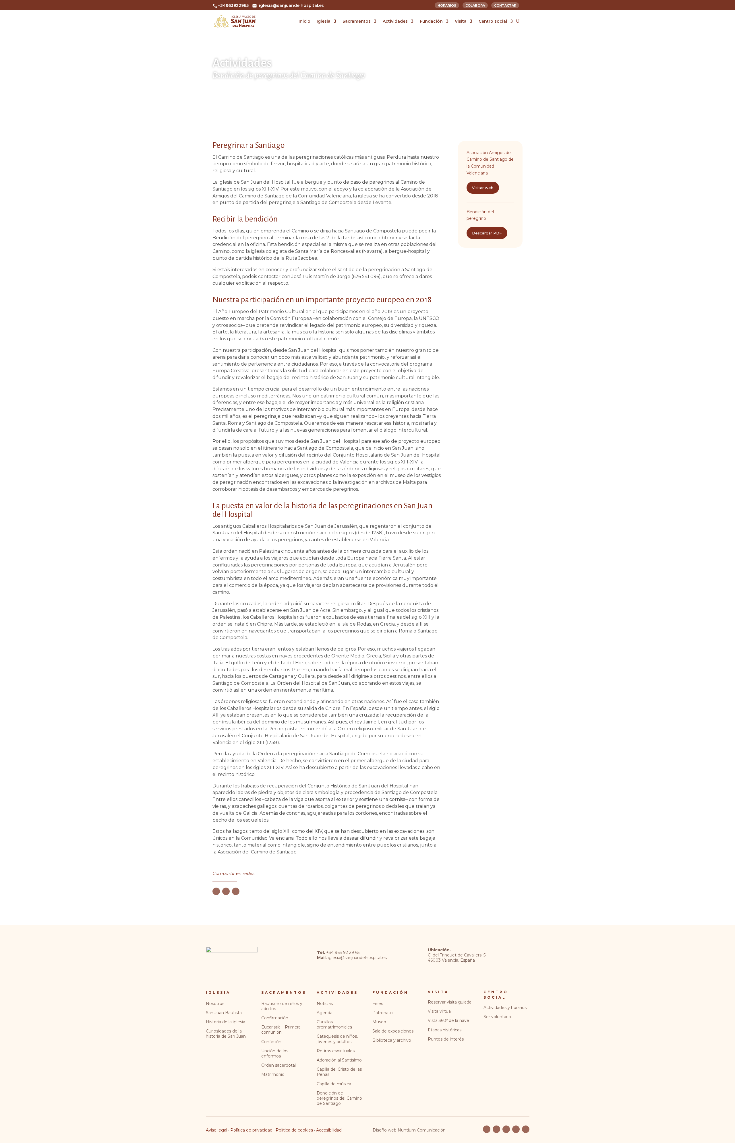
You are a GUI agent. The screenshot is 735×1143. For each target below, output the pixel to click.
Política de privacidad (251, 1130)
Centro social (493, 21)
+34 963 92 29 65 (342, 952)
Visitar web (483, 187)
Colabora (475, 5)
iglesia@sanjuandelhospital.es (291, 5)
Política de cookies (294, 1130)
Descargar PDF (487, 233)
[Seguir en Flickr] (506, 1129)
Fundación (431, 21)
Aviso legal (216, 1130)
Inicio (304, 21)
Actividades (395, 21)
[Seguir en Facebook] (216, 891)
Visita (461, 21)
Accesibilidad (329, 1130)
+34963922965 (233, 5)
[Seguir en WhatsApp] (235, 891)
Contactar (505, 5)
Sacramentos (357, 21)
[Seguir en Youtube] (496, 1129)
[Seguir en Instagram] (516, 1129)
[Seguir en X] (226, 891)
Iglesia (323, 21)
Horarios (447, 5)
